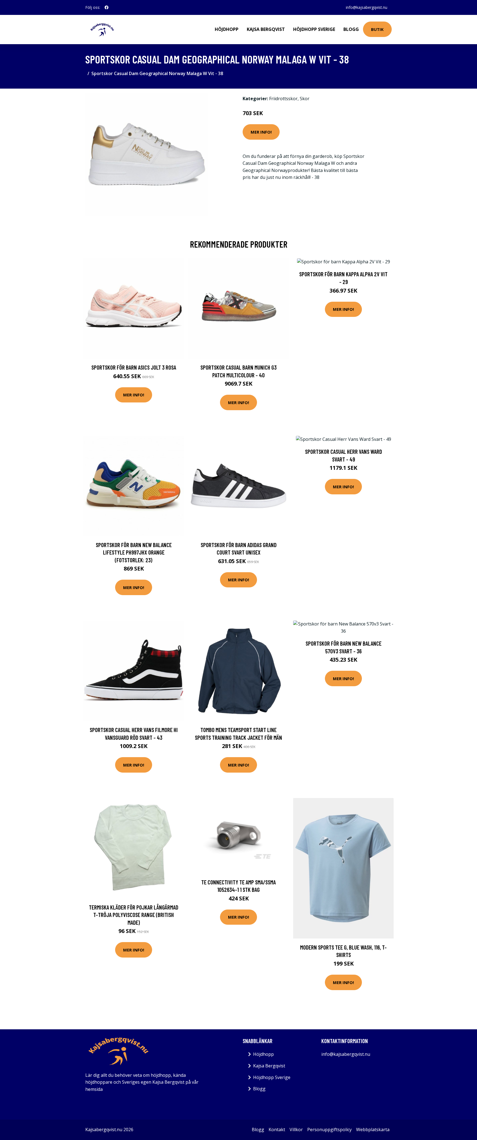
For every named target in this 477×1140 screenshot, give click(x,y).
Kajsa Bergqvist (266, 29)
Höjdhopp (227, 29)
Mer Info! (261, 132)
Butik (377, 29)
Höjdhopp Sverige (314, 29)
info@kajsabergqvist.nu (366, 7)
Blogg (351, 29)
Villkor (296, 1129)
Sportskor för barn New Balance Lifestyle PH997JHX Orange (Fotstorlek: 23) (134, 552)
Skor (304, 99)
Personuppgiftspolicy (329, 1129)
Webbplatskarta (372, 1129)
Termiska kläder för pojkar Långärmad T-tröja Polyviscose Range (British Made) (133, 915)
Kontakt (277, 1129)
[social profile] (106, 7)
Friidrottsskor (283, 99)
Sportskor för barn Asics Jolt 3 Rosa (133, 367)
